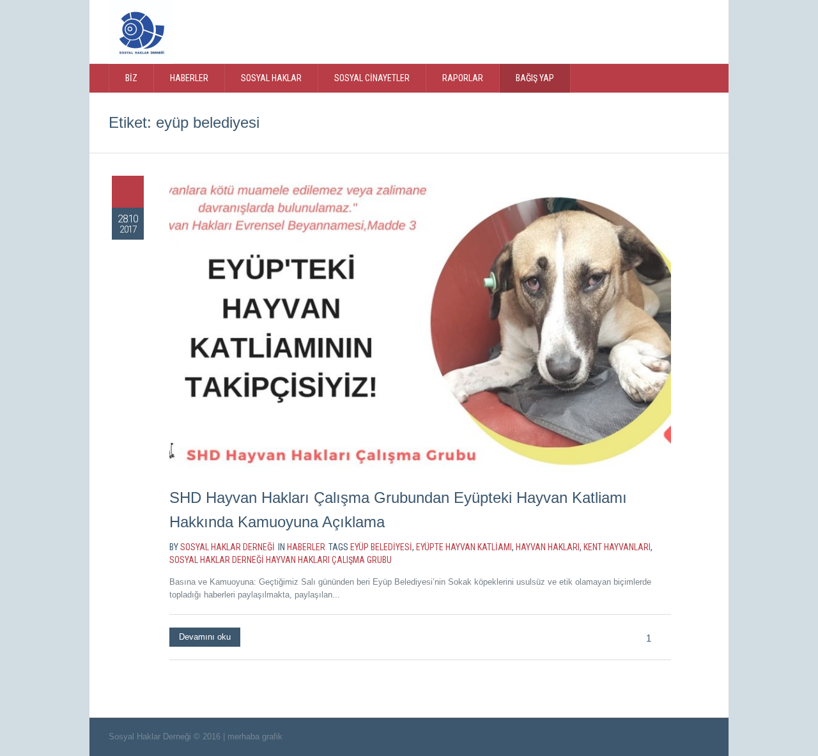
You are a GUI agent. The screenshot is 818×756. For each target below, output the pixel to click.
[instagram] (651, 30)
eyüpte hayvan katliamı (464, 547)
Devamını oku (205, 637)
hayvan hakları (548, 547)
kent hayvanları (617, 547)
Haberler (306, 547)
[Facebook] (625, 30)
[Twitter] (599, 30)
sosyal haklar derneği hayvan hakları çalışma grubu (280, 560)
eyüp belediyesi (381, 547)
